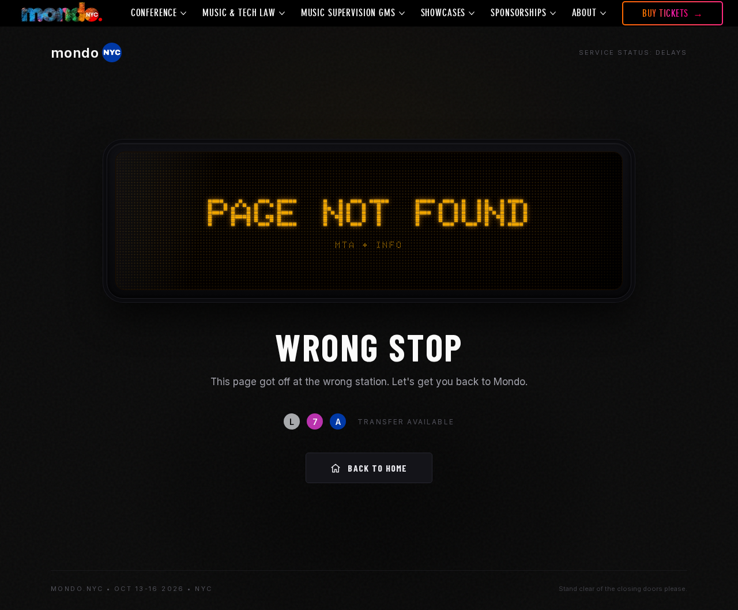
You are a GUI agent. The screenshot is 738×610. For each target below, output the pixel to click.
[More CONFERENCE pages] (183, 13)
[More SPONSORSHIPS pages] (553, 13)
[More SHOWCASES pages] (472, 13)
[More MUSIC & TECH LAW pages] (282, 13)
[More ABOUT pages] (603, 13)
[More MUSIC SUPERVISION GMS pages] (402, 13)
